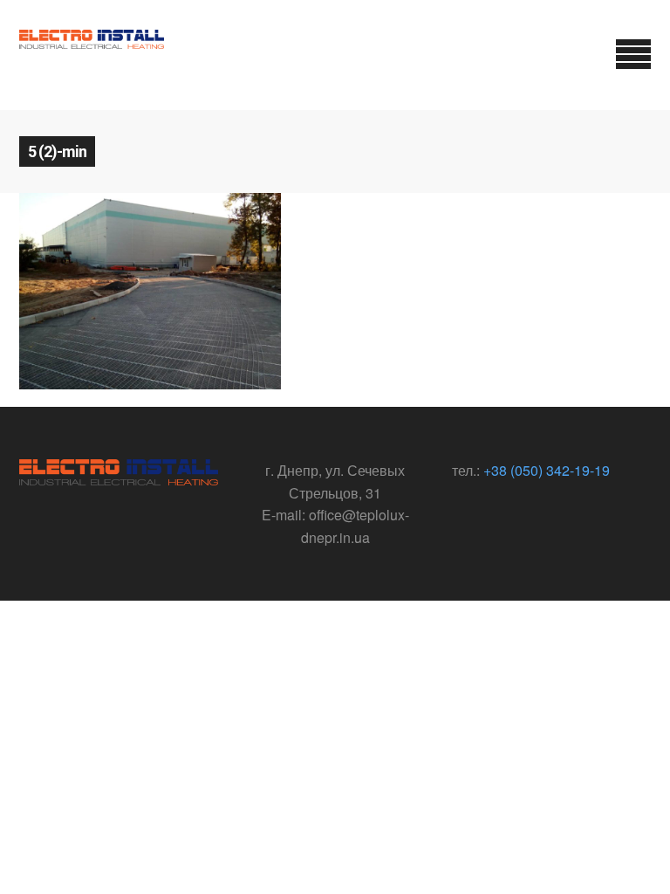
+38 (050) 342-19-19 (546, 470)
